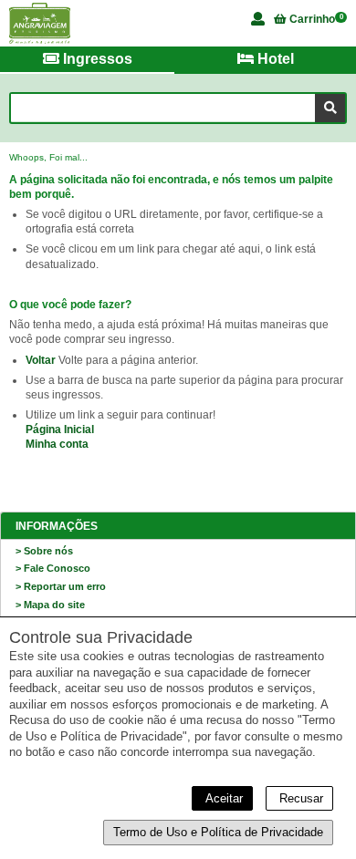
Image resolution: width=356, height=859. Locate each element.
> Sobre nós (44, 550)
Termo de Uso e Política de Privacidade (218, 832)
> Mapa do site (50, 604)
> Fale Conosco (53, 568)
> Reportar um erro (61, 586)
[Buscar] (330, 108)
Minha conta (57, 444)
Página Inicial (60, 429)
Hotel (274, 59)
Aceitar (222, 798)
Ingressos (95, 59)
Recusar (299, 798)
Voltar (41, 360)
